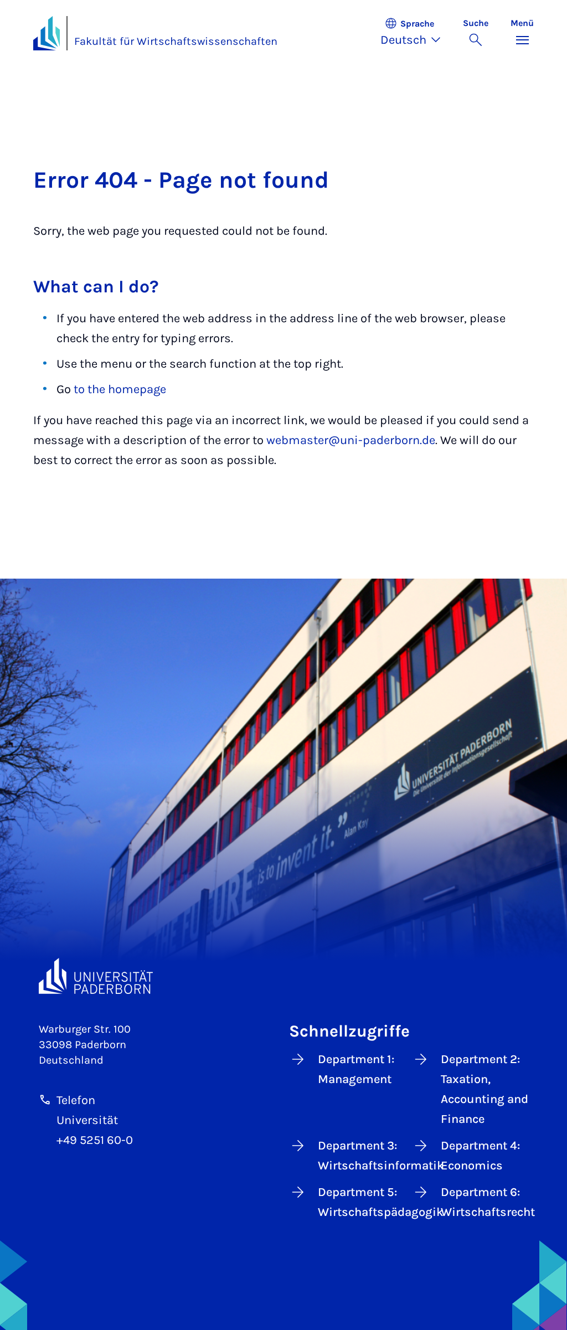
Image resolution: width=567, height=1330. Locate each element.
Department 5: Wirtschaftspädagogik (361, 1202)
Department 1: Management (356, 1069)
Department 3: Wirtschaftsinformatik (361, 1155)
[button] (416, 33)
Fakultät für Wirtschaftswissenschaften (175, 41)
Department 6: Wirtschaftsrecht (484, 1202)
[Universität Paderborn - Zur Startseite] (46, 33)
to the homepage (120, 389)
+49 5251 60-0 (94, 1140)
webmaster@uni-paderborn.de (350, 440)
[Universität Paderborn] (96, 976)
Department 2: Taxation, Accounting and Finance (484, 1089)
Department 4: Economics (480, 1155)
